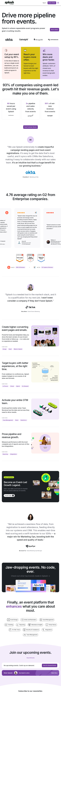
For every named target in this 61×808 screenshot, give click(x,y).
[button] (58, 2)
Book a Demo (51, 2)
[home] (9, 3)
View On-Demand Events (49, 665)
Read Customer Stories (30, 127)
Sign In (44, 2)
